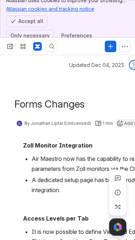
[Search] (52, 46)
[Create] (110, 46)
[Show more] (125, 46)
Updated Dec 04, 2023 (96, 65)
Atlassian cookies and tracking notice (50, 9)
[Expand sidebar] (10, 46)
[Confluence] (37, 46)
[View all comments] (117, 178)
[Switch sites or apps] (23, 46)
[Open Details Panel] (117, 192)
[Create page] (117, 207)
